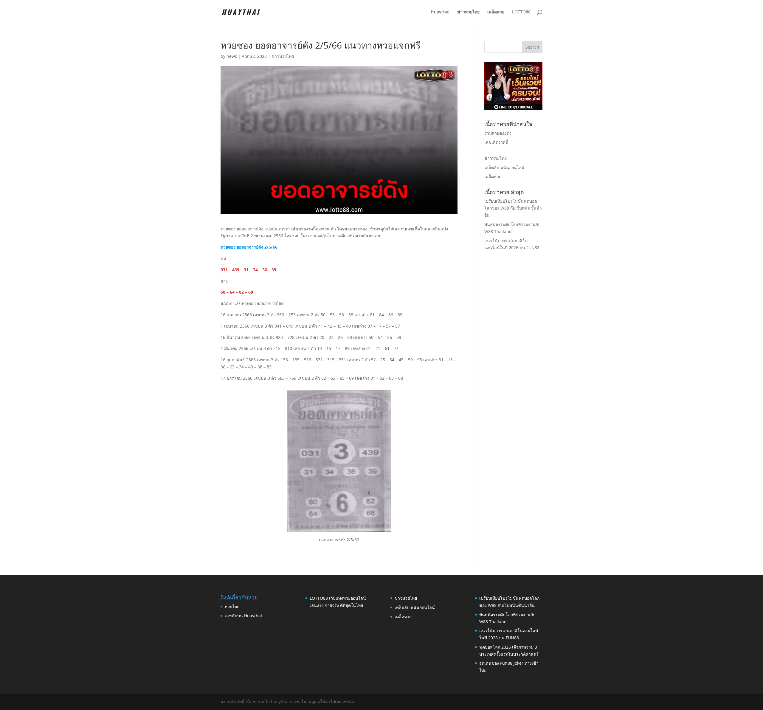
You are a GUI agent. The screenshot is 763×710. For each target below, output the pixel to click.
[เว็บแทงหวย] (513, 108)
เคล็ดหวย (495, 12)
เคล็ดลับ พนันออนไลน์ (504, 167)
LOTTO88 (521, 12)
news (232, 56)
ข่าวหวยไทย (468, 12)
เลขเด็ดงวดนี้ (496, 142)
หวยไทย (232, 606)
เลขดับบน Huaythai (243, 615)
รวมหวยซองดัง (497, 133)
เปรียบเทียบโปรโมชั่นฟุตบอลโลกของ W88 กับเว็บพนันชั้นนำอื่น (513, 208)
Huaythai (440, 12)
